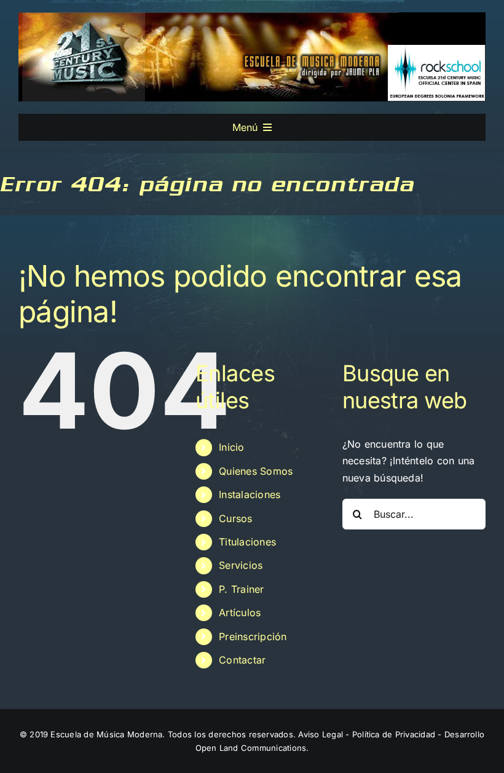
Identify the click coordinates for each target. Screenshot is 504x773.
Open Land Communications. (252, 748)
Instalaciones (249, 494)
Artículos (240, 612)
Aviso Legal (320, 734)
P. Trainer (241, 589)
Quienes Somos (256, 471)
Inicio (231, 447)
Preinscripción (252, 636)
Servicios (240, 565)
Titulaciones (247, 542)
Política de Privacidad (393, 734)
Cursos (235, 518)
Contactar (242, 660)
